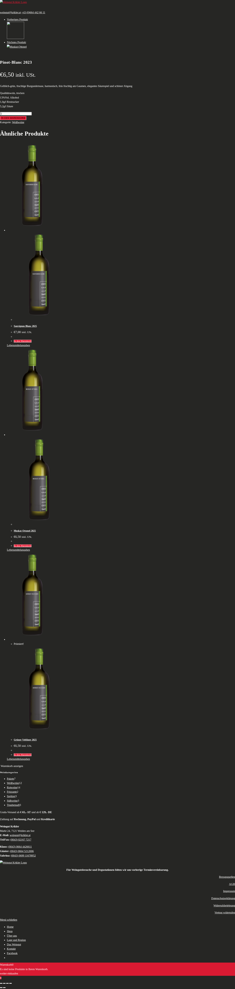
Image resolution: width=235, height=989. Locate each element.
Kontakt (11, 948)
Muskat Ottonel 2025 (25, 531)
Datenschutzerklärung (223, 898)
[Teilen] (7, 983)
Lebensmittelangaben (18, 345)
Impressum (229, 891)
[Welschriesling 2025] (15, 38)
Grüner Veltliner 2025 (25, 739)
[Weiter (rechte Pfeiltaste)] (4, 987)
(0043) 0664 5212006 (22, 851)
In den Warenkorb (13, 118)
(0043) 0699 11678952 (23, 855)
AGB (232, 884)
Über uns (12, 935)
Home (10, 926)
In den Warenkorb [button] (22, 341)
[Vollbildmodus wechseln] (4, 983)
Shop (10, 931)
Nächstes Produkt (16, 42)
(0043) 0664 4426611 (20, 846)
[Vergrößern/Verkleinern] (1, 983)
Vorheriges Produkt (17, 19)
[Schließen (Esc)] (10, 983)
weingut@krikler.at (10, 12)
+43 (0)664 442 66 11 (33, 12)
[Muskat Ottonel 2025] (17, 46)
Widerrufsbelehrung (224, 905)
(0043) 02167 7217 (20, 839)
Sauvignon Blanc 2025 (25, 326)
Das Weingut (14, 944)
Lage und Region (16, 940)
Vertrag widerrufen (225, 912)
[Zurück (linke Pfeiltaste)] (1, 987)
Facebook (12, 953)
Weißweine (18, 122)
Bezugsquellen (227, 876)
